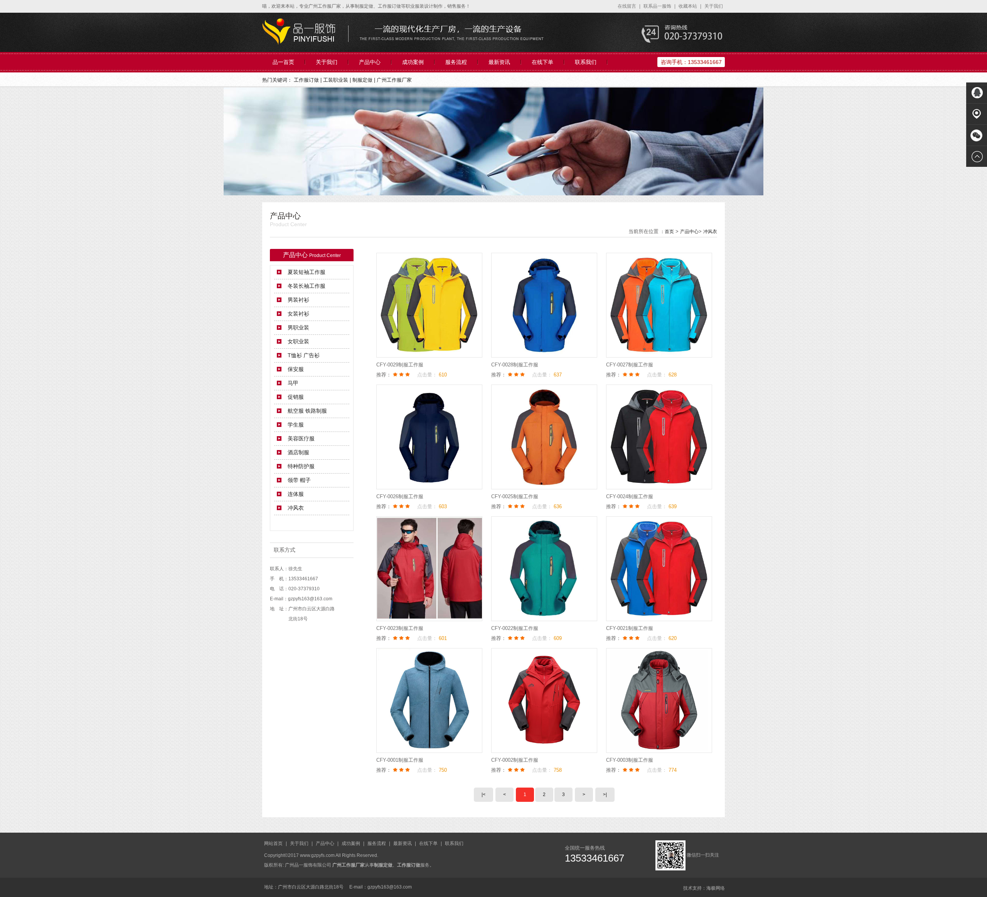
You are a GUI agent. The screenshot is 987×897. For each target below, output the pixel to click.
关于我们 (713, 6)
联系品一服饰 (657, 6)
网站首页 (274, 843)
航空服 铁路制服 (307, 411)
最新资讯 (499, 62)
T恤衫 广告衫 (304, 355)
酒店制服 (298, 452)
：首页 (667, 231)
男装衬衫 (298, 300)
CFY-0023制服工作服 (399, 628)
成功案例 (413, 62)
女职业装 (298, 341)
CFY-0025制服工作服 (514, 496)
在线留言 (627, 6)
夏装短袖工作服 (306, 272)
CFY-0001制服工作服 (399, 760)
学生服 (296, 425)
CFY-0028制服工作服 (514, 365)
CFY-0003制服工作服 (629, 760)
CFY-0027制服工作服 (629, 365)
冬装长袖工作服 (306, 286)
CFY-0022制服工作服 (514, 628)
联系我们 (585, 62)
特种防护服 (301, 466)
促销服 (296, 397)
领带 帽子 (299, 480)
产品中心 (370, 62)
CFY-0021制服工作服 (629, 628)
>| (605, 794)
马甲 (293, 383)
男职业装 (298, 327)
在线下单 (542, 62)
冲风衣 (710, 231)
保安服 (296, 369)
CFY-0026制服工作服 (399, 496)
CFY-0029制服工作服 (399, 365)
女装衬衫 (298, 314)
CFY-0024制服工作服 (629, 496)
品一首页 (283, 62)
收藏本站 (688, 6)
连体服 (296, 494)
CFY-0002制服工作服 (514, 760)
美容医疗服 (301, 438)
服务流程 (456, 62)
